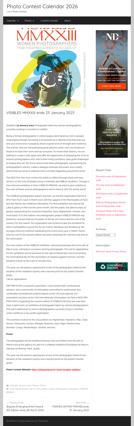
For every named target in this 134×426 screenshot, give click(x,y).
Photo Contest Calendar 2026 (42, 6)
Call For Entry (35, 389)
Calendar (11, 20)
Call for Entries (21, 389)
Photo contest (48, 389)
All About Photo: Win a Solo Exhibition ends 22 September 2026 (111, 215)
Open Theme (33, 385)
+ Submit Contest (49, 20)
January (22, 385)
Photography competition (67, 389)
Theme (27, 20)
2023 (12, 389)
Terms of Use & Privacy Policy (111, 251)
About (67, 20)
